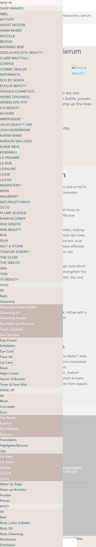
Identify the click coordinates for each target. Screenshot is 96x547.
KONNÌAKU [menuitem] (8, 152)
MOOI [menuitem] (4, 191)
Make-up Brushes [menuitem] (13, 489)
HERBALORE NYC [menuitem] (13, 102)
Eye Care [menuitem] (7, 351)
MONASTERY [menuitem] (10, 185)
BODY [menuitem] (4, 506)
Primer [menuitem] (5, 501)
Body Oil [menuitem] (6, 528)
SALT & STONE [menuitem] (11, 246)
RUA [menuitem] (3, 235)
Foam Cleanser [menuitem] (11, 329)
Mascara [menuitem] (6, 434)
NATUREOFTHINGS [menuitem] (15, 202)
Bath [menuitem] (3, 517)
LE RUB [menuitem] (6, 163)
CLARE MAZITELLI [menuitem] (14, 58)
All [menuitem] (1, 290)
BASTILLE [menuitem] (7, 36)
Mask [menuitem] (4, 368)
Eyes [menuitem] (3, 412)
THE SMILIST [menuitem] (10, 263)
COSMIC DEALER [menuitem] (13, 69)
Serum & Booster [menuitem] (12, 379)
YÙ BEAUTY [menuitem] (9, 279)
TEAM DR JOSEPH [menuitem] (14, 252)
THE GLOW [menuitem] (8, 257)
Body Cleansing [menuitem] (11, 534)
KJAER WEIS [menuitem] (9, 147)
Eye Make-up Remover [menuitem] (17, 323)
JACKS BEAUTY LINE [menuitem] (16, 124)
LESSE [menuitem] (5, 174)
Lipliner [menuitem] (5, 467)
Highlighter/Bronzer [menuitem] (14, 445)
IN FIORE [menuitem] (7, 113)
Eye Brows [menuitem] (8, 418)
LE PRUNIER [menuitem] (9, 157)
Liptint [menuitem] (4, 479)
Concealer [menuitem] (7, 406)
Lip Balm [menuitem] (6, 456)
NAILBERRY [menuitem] (9, 196)
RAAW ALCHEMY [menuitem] (13, 218)
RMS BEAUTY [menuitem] (10, 230)
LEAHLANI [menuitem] (8, 169)
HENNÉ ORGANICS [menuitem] (14, 97)
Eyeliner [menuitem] (6, 423)
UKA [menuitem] (3, 268)
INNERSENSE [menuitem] (10, 119)
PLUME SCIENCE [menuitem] (13, 213)
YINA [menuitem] (3, 274)
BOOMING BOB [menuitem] (12, 47)
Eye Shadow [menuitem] (9, 429)
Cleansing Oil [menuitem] (10, 313)
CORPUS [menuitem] (7, 64)
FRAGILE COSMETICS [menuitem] (17, 91)
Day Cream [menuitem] (8, 340)
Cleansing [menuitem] (7, 301)
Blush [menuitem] (4, 401)
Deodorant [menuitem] (8, 539)
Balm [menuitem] (3, 296)
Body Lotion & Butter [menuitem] (15, 523)
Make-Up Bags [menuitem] (11, 484)
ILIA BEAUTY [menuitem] (9, 108)
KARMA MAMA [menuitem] (11, 135)
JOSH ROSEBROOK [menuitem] (15, 130)
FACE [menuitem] (4, 285)
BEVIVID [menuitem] (6, 41)
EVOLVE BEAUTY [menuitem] (13, 86)
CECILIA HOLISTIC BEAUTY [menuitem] (21, 52)
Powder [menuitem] (5, 495)
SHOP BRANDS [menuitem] (11, 8)
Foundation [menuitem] (8, 440)
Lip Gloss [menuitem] (7, 462)
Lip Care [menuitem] (6, 362)
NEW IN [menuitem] (6, 3)
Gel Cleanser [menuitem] (9, 335)
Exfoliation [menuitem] (7, 346)
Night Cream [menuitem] (9, 373)
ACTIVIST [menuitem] (7, 19)
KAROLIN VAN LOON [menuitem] (16, 141)
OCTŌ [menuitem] (5, 207)
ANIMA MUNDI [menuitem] (11, 30)
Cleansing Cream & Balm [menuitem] (18, 307)
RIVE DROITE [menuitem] (10, 224)
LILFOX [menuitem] (5, 180)
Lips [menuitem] (3, 451)
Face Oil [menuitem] (6, 357)
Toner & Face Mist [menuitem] (13, 384)
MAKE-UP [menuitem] (7, 390)
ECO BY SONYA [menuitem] (12, 80)
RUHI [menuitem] (4, 240)
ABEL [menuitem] (4, 14)
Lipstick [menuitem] (5, 473)
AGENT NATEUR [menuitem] (12, 25)
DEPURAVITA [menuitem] (10, 74)
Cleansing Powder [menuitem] (13, 318)
